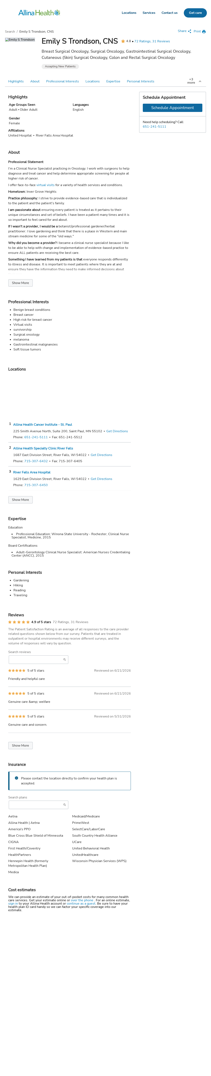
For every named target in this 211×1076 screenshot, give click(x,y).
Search (10, 31)
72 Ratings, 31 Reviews (152, 41)
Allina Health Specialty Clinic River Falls (43, 448)
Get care (195, 13)
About (35, 81)
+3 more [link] (191, 81)
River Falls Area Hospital (31, 472)
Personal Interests (140, 81)
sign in (13, 903)
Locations (129, 13)
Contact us (170, 13)
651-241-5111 (154, 126)
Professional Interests (62, 81)
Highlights (16, 81)
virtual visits (45, 185)
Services (149, 13)
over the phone (82, 900)
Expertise (113, 81)
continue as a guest (81, 903)
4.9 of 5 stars (41, 622)
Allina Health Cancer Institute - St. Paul (42, 424)
